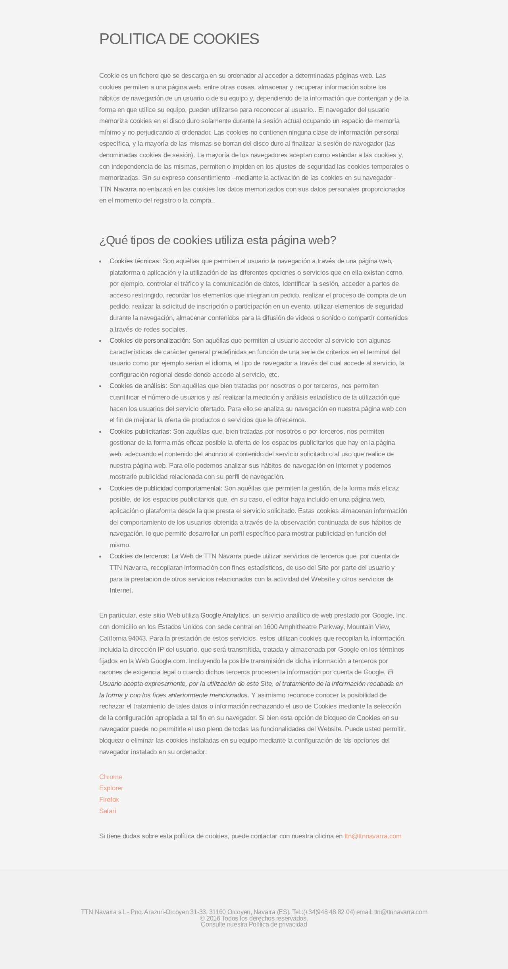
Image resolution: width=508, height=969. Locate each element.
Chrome (110, 777)
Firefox (109, 799)
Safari (107, 811)
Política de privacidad (278, 924)
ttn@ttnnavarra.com (373, 836)
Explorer (111, 788)
